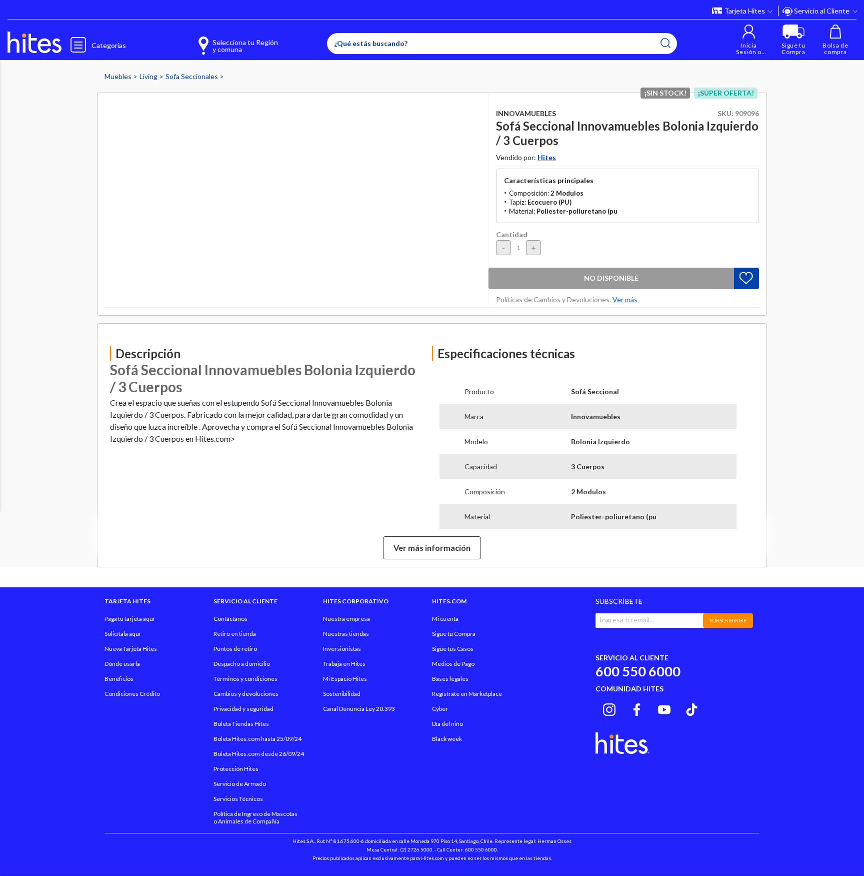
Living (149, 76)
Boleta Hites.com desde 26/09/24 (259, 753)
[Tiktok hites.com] (692, 707)
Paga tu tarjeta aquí (129, 618)
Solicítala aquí (122, 633)
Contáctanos (231, 618)
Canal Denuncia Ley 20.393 (359, 708)
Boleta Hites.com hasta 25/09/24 (258, 738)
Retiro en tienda (235, 633)
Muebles (118, 76)
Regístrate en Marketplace (467, 693)
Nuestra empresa (346, 618)
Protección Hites (236, 768)
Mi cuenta (445, 618)
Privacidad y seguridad (244, 708)
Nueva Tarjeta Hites (130, 648)
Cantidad (512, 234)
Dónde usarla (122, 663)
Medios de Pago (453, 663)
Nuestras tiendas (346, 633)
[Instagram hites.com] (609, 707)
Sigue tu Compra (454, 633)
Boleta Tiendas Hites (241, 723)
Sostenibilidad (341, 693)
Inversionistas (342, 648)
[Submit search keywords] (665, 43)
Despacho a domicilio (242, 663)
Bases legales (450, 678)
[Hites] (35, 43)
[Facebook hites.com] (636, 707)
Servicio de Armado (240, 783)
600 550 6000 (638, 671)
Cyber (440, 708)
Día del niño (447, 723)
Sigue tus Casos (453, 648)
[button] (749, 40)
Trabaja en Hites (344, 663)
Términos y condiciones (246, 678)
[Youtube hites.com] (664, 707)
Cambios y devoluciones (246, 693)
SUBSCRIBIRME (728, 620)
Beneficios (119, 678)
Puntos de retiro (235, 648)
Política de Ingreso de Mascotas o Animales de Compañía (256, 817)
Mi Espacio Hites (345, 678)
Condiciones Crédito (132, 693)
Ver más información (432, 547)
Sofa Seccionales (193, 76)
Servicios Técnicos (238, 798)
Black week (447, 738)
